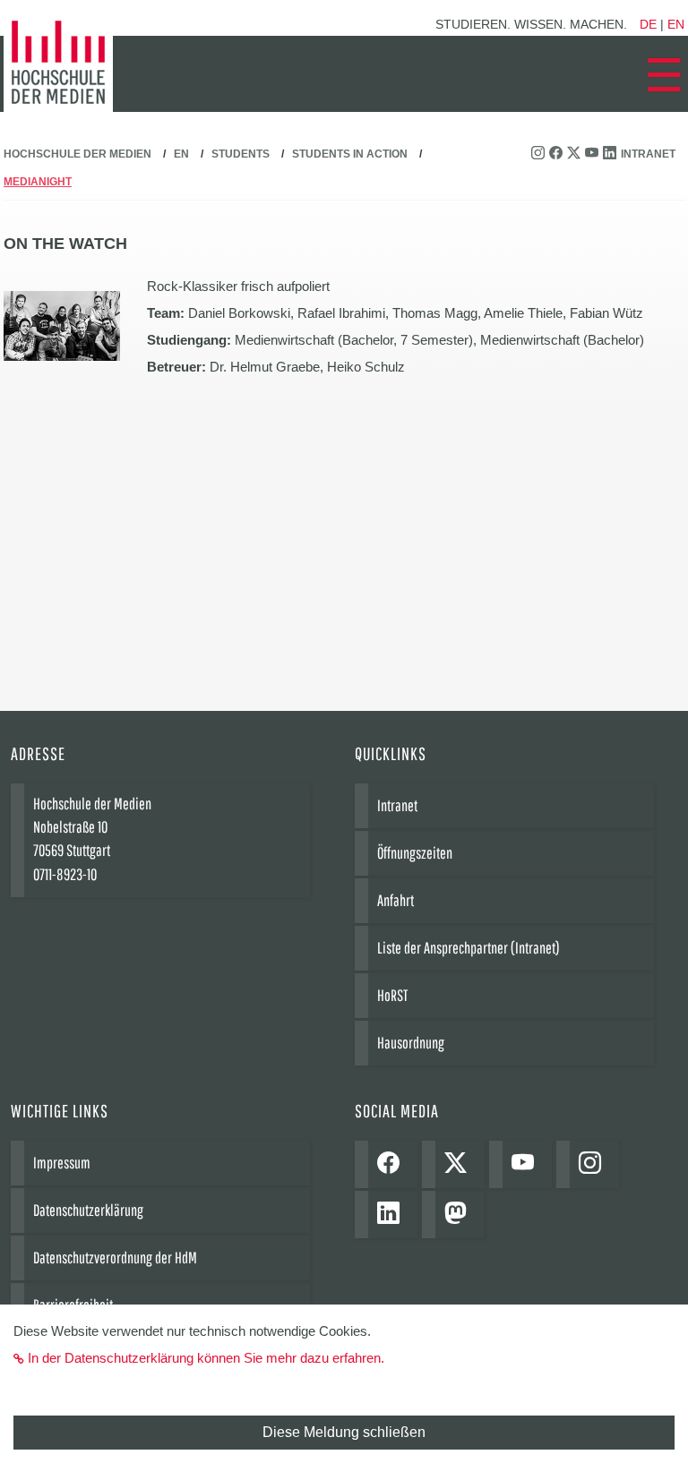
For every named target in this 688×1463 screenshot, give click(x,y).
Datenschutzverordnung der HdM (115, 1257)
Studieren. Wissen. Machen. (531, 24)
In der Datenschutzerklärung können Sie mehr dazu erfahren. (206, 1357)
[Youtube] (527, 1164)
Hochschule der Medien (77, 154)
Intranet (648, 154)
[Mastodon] (460, 1214)
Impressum (61, 1162)
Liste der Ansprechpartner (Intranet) (468, 947)
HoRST (392, 995)
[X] (460, 1164)
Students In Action (350, 154)
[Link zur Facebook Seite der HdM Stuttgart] (558, 154)
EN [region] (675, 24)
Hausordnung (410, 1042)
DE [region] (648, 24)
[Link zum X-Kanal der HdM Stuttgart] (576, 154)
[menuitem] (664, 76)
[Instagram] (594, 1164)
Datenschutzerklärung (88, 1210)
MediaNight (38, 181)
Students (240, 154)
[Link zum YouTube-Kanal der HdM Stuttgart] (594, 154)
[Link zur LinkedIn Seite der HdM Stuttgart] (612, 154)
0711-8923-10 (65, 874)
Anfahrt (395, 900)
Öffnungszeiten (414, 852)
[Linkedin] (392, 1214)
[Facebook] (392, 1164)
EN (181, 154)
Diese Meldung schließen (344, 1432)
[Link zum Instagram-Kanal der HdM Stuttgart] (540, 154)
